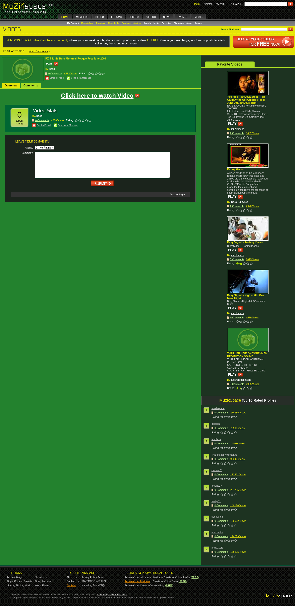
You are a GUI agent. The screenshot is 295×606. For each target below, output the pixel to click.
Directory (100, 23)
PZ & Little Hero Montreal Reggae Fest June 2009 (75, 58)
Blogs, (10, 581)
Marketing (179, 23)
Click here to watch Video (97, 95)
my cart (220, 4)
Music (28, 585)
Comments (30, 85)
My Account (73, 23)
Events (46, 585)
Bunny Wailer (235, 169)
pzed (52, 69)
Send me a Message (81, 78)
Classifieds (113, 23)
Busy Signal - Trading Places (245, 242)
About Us (72, 577)
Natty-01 (216, 501)
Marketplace (87, 23)
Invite (156, 23)
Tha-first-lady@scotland (224, 454)
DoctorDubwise (239, 202)
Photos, (20, 585)
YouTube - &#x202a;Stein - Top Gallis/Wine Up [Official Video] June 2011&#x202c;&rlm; (246, 99)
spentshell (217, 516)
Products (126, 23)
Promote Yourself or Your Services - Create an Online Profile (157, 577)
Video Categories (38, 51)
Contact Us (73, 581)
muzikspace (237, 129)
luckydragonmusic (241, 379)
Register (71, 585)
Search (147, 23)
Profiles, (11, 577)
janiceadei (217, 532)
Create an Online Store (165, 581)
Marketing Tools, (90, 585)
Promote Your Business (137, 581)
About (189, 23)
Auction (137, 23)
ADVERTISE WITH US (93, 581)
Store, (38, 581)
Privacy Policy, (89, 577)
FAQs (102, 585)
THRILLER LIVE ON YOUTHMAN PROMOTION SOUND (247, 355)
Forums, (18, 581)
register (208, 4)
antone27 (217, 485)
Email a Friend (57, 78)
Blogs (19, 577)
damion (216, 423)
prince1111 (217, 547)
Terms (101, 577)
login (197, 4)
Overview (11, 85)
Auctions (46, 581)
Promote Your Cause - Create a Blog (144, 585)
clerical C (217, 470)
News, (38, 585)
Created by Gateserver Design (112, 594)
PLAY (49, 63)
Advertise (166, 23)
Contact (198, 23)
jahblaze (216, 439)
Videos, (11, 585)
